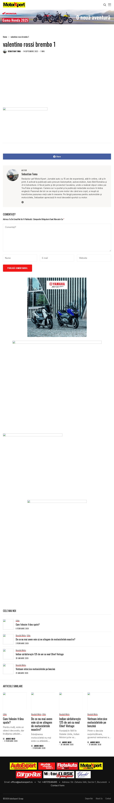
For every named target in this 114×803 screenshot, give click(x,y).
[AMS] (46, 766)
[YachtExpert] (83, 774)
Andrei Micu (10, 739)
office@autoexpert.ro (22, 782)
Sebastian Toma (14, 51)
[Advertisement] (57, 83)
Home (5, 36)
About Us (99, 798)
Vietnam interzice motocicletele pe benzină (35, 669)
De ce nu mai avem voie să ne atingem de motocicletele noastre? (45, 639)
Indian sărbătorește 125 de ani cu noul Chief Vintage (40, 654)
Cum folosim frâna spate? (28, 624)
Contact (108, 798)
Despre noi (89, 798)
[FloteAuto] (67, 766)
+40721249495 (50, 782)
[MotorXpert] (91, 766)
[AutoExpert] (23, 766)
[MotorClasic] (58, 774)
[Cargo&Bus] (29, 774)
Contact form (57, 785)
